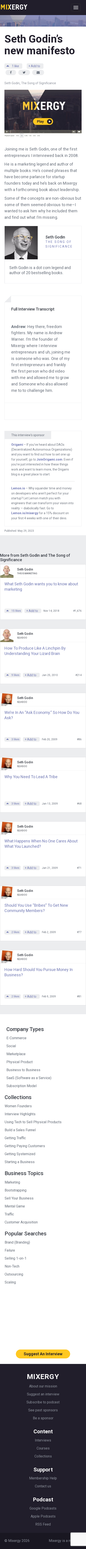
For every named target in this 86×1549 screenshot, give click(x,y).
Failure (10, 1250)
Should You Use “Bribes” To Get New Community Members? (36, 908)
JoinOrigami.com (49, 459)
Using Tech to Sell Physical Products (33, 1122)
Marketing (12, 1182)
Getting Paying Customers (25, 1146)
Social (11, 1046)
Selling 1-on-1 (15, 1258)
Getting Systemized (20, 1154)
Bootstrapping (15, 1190)
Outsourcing (14, 1274)
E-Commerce (16, 1038)
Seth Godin (12, 83)
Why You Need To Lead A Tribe (31, 776)
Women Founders (18, 1106)
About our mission (43, 1386)
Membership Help (43, 1478)
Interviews (43, 1440)
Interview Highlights (20, 1114)
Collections (43, 1456)
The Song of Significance (38, 83)
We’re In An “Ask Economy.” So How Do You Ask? (41, 715)
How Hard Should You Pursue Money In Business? (38, 972)
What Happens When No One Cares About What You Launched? (41, 844)
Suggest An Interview (43, 1354)
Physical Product (19, 1062)
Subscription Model (21, 1086)
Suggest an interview (43, 1394)
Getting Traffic (15, 1138)
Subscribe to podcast (43, 1402)
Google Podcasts (43, 1508)
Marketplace (16, 1054)
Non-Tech (12, 1266)
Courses (43, 1448)
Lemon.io (18, 488)
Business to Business (23, 1070)
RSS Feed (43, 1524)
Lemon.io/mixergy (24, 513)
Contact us (43, 1486)
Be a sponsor (43, 1418)
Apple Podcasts (43, 1516)
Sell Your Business (19, 1198)
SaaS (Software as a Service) (28, 1078)
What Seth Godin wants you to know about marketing (41, 587)
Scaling (10, 1282)
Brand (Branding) (17, 1242)
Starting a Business (20, 1162)
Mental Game (15, 1206)
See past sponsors (43, 1410)
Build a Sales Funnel (20, 1130)
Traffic (9, 1214)
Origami (17, 444)
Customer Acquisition (21, 1222)
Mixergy (14, 5)
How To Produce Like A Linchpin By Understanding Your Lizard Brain (35, 651)
